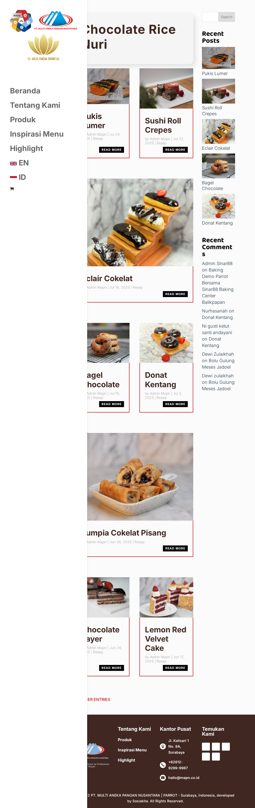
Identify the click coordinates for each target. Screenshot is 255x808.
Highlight (26, 148)
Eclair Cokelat (106, 278)
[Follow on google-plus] (216, 757)
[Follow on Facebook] (206, 747)
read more (112, 150)
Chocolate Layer (100, 634)
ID (21, 177)
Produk (23, 119)
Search (226, 17)
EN (23, 162)
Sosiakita (140, 801)
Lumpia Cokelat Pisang (123, 532)
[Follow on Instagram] (216, 747)
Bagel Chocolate (100, 379)
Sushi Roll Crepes (163, 125)
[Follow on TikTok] (206, 757)
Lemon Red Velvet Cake (166, 639)
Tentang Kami (35, 105)
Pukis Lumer (93, 121)
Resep (98, 138)
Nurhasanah (215, 310)
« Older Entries (93, 699)
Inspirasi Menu (37, 133)
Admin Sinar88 (217, 263)
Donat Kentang (160, 379)
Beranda (25, 90)
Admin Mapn (96, 134)
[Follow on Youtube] (226, 747)
